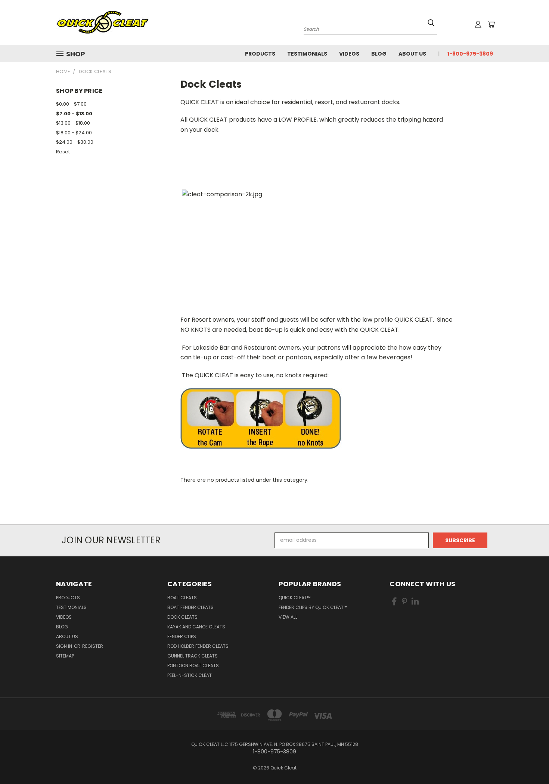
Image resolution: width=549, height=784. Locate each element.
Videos (349, 53)
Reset (63, 151)
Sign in (64, 646)
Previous (529, 761)
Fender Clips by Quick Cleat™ (313, 607)
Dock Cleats (182, 617)
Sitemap (65, 656)
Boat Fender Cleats (190, 607)
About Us (412, 53)
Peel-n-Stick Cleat (189, 675)
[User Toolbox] (478, 24)
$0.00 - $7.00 (71, 103)
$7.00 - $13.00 (74, 113)
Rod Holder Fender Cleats (198, 646)
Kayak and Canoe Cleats (196, 627)
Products (260, 53)
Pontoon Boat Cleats (193, 665)
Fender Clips (181, 636)
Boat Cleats (182, 597)
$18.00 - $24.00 (74, 132)
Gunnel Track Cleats (192, 656)
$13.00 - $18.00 (73, 122)
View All (288, 617)
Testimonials (307, 53)
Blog (379, 53)
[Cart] (491, 24)
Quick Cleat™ (294, 597)
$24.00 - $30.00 (74, 142)
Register (92, 646)
